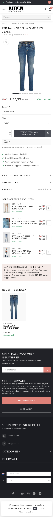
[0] (50, 9)
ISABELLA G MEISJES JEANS (22, 23)
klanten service (26, 400)
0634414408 (13, 435)
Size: (5, 118)
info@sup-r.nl (14, 443)
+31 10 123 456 (35, 275)
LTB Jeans (6, 34)
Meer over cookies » (27, 512)
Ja (35, 508)
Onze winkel (26, 409)
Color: (6, 106)
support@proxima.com (14, 275)
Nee (42, 508)
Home (4, 23)
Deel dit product (33, 147)
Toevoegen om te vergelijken (13, 147)
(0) (26, 34)
